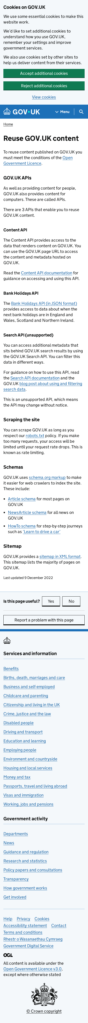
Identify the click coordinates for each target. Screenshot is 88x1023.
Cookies (42, 918)
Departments (15, 833)
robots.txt (35, 435)
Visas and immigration (23, 795)
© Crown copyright (44, 1011)
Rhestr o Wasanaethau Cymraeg (33, 939)
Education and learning (24, 740)
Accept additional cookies (44, 73)
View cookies (44, 97)
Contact (58, 925)
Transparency (16, 879)
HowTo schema (22, 526)
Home (8, 124)
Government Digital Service (28, 945)
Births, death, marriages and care (34, 677)
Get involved (14, 897)
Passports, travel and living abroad (35, 786)
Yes (54, 601)
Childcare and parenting (25, 695)
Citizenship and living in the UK (31, 704)
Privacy (23, 918)
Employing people (19, 750)
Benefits (11, 668)
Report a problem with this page (44, 620)
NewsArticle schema (27, 512)
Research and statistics (25, 860)
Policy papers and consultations (32, 869)
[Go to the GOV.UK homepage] (21, 112)
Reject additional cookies (44, 85)
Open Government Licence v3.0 (32, 968)
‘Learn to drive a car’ (41, 531)
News (8, 842)
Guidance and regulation (26, 851)
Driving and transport (23, 731)
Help (7, 918)
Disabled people (18, 722)
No (74, 601)
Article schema (22, 498)
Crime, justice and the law (27, 713)
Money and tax (16, 777)
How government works (25, 888)
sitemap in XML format (60, 556)
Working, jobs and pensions (28, 804)
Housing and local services (27, 768)
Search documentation (35, 378)
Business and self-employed (29, 686)
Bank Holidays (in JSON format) (44, 303)
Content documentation (46, 272)
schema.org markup (47, 477)
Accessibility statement (25, 925)
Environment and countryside (30, 759)
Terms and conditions (22, 932)
